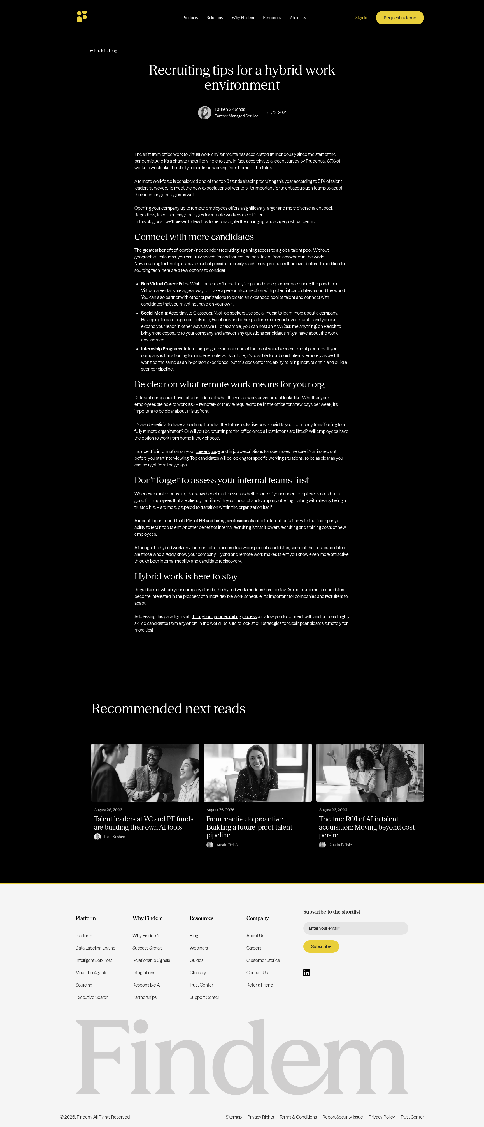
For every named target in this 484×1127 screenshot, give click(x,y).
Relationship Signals (151, 960)
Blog (194, 935)
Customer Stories (263, 960)
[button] (190, 17)
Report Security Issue (342, 1117)
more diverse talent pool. (309, 208)
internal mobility (175, 561)
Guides (196, 960)
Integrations (143, 972)
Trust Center (201, 985)
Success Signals (147, 948)
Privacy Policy (382, 1117)
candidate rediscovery (220, 561)
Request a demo (400, 17)
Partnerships (144, 997)
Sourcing (84, 985)
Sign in (361, 17)
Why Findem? (145, 935)
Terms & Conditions (298, 1117)
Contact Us (257, 972)
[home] (98, 17)
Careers (253, 948)
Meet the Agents (91, 972)
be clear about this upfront (183, 411)
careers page (208, 451)
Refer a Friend (259, 985)
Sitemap (234, 1117)
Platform (84, 935)
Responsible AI (146, 985)
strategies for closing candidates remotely (302, 623)
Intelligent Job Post (94, 960)
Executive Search (92, 997)
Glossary (198, 972)
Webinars (199, 948)
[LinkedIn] (306, 973)
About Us (255, 935)
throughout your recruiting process (224, 616)
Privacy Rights (260, 1117)
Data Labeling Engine (95, 948)
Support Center (204, 997)
